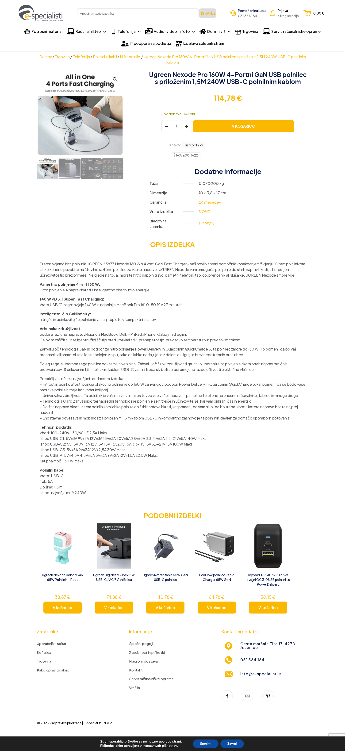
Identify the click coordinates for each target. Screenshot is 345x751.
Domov (45, 56)
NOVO (205, 211)
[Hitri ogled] (79, 549)
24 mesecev (210, 202)
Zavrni (232, 743)
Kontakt (136, 670)
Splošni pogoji (141, 643)
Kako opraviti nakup (53, 670)
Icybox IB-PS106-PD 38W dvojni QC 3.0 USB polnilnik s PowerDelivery (268, 579)
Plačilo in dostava (143, 661)
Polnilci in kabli (105, 56)
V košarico (62, 607)
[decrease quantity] (167, 126)
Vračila (134, 687)
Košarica (44, 652)
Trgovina (62, 56)
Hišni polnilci (130, 56)
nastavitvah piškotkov (160, 746)
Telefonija (81, 56)
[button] (115, 79)
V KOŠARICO (243, 126)
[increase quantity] (187, 126)
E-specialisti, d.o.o (98, 723)
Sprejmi (205, 743)
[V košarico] (79, 529)
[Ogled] (79, 539)
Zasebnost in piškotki (147, 652)
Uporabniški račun (51, 643)
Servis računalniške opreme (151, 678)
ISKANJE (208, 13)
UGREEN (206, 223)
